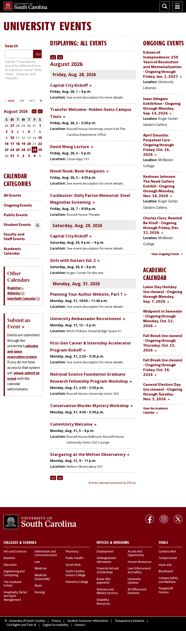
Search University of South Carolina (165, 6)
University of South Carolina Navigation (177, 6)
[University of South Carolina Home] (25, 6)
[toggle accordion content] (37, 225)
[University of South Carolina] (40, 522)
